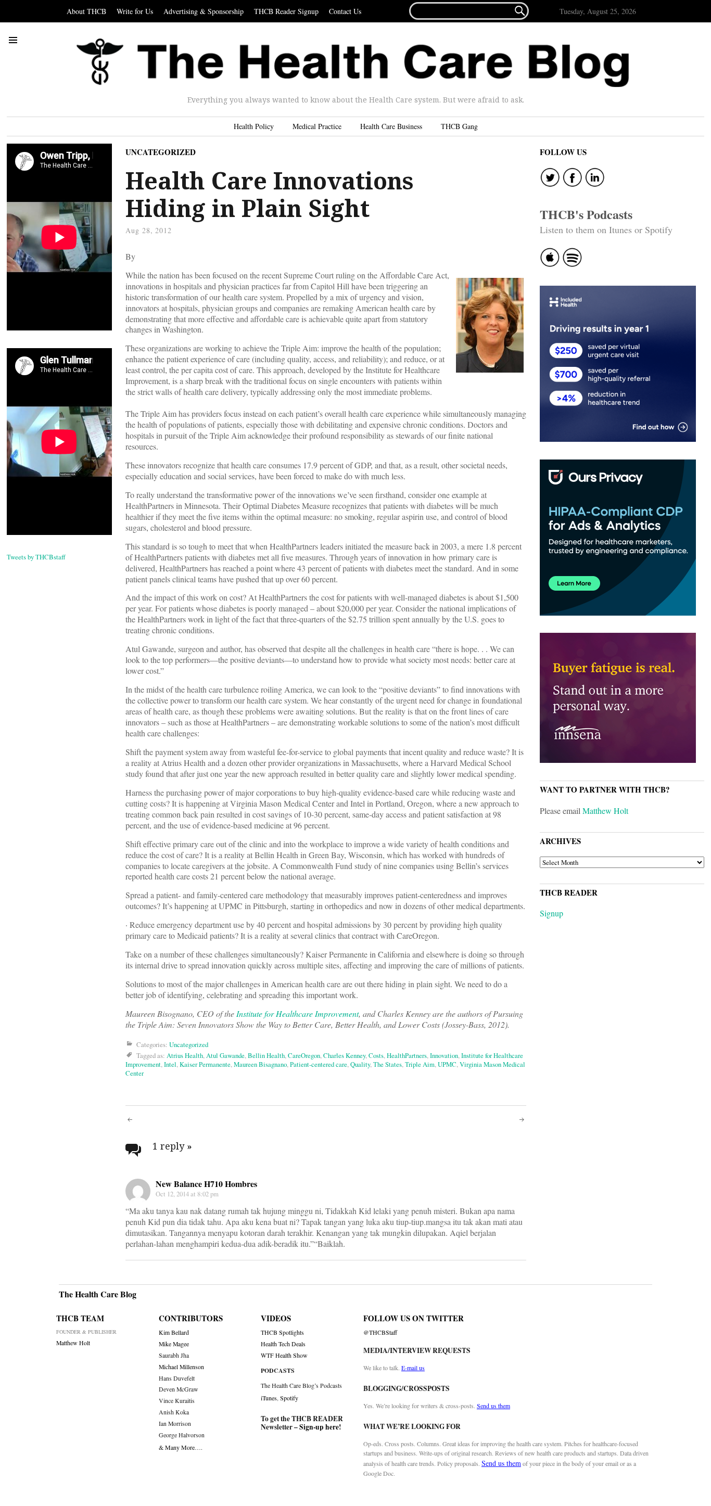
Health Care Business (391, 126)
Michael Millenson (181, 1367)
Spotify (289, 1398)
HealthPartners (407, 1055)
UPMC (447, 1064)
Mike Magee (174, 1344)
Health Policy (254, 126)
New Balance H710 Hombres (206, 1184)
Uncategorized (160, 152)
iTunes (269, 1398)
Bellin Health (266, 1055)
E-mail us (413, 1367)
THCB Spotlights (282, 1332)
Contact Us (345, 11)
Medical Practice (317, 126)
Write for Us (135, 11)
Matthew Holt (605, 810)
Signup (551, 913)
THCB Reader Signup (286, 11)
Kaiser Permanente (205, 1064)
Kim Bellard (174, 1332)
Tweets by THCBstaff (36, 556)
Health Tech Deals (283, 1344)
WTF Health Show (284, 1355)
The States (387, 1064)
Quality (360, 1064)
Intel (170, 1064)
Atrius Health (185, 1055)
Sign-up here (319, 1427)
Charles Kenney (344, 1055)
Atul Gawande (225, 1055)
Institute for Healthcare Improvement (297, 1013)
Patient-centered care (318, 1064)
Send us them (493, 1405)
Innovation (444, 1055)
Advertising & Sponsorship (203, 11)
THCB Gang (459, 126)
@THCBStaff (380, 1332)
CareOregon (304, 1055)
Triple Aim (420, 1064)
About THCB (86, 11)
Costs (376, 1055)
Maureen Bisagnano (260, 1064)
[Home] (353, 63)
